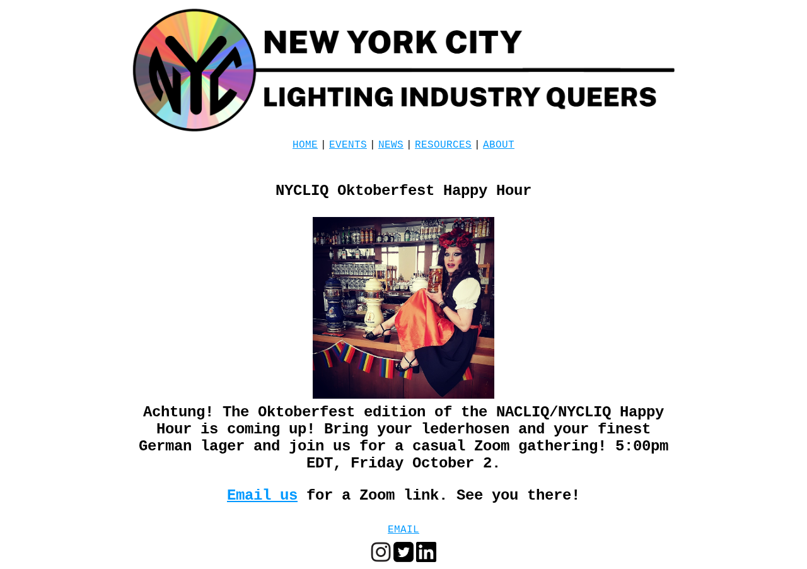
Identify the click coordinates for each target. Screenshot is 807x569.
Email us (262, 495)
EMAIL (403, 530)
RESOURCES (443, 145)
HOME (305, 145)
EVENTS (348, 145)
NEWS (391, 145)
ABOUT (498, 145)
